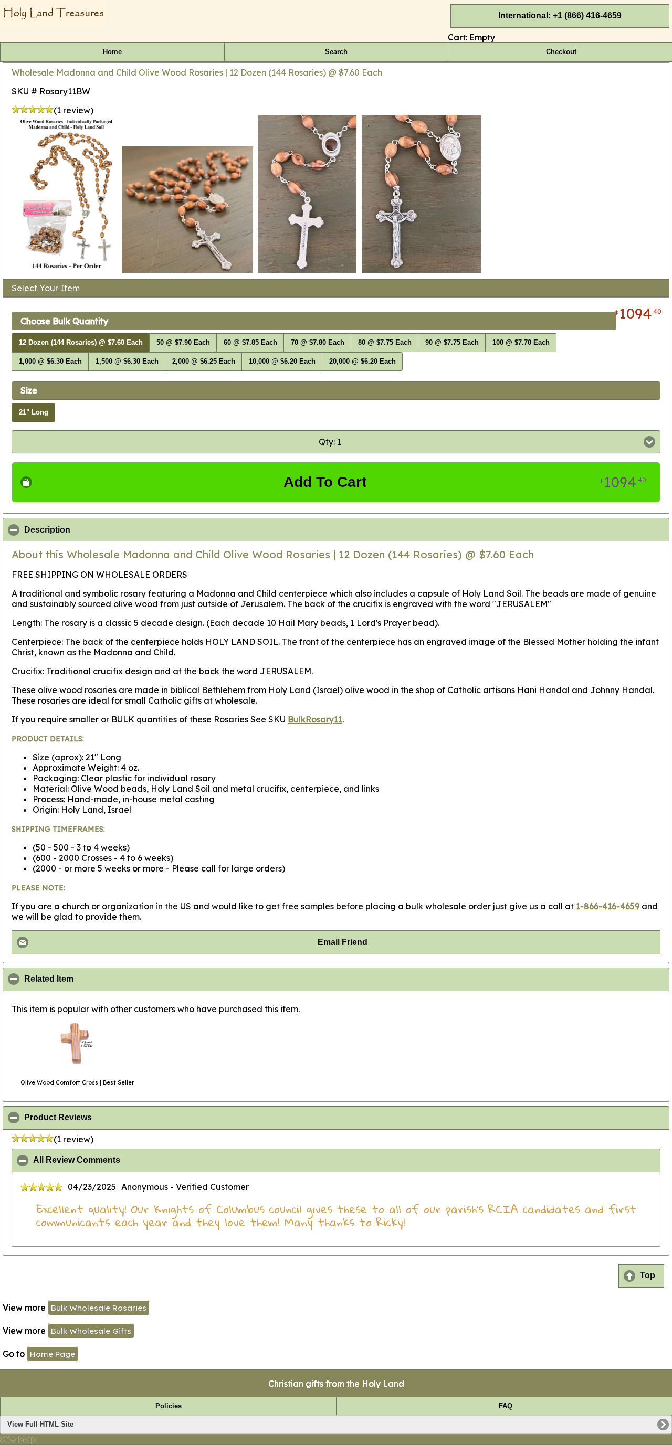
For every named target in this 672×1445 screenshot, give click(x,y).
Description (98, 530)
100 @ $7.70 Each (521, 342)
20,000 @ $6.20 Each (362, 361)
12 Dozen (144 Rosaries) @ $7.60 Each (81, 342)
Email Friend (343, 942)
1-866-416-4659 (607, 906)
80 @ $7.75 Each (385, 342)
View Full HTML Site (40, 1424)
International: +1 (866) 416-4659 (560, 15)
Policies (168, 1406)
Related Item (99, 979)
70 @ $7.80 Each (317, 342)
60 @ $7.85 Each (250, 342)
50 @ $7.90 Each (183, 342)
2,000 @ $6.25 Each (203, 361)
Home (112, 52)
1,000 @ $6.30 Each (50, 361)
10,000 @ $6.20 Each (282, 361)
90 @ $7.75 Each (452, 342)
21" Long (33, 412)
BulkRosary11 (315, 719)
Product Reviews (109, 1117)
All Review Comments (127, 1160)
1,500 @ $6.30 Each (127, 361)
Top (647, 1275)
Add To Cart (465, 482)
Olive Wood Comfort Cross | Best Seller (77, 1082)
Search (336, 52)
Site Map (18, 1439)
